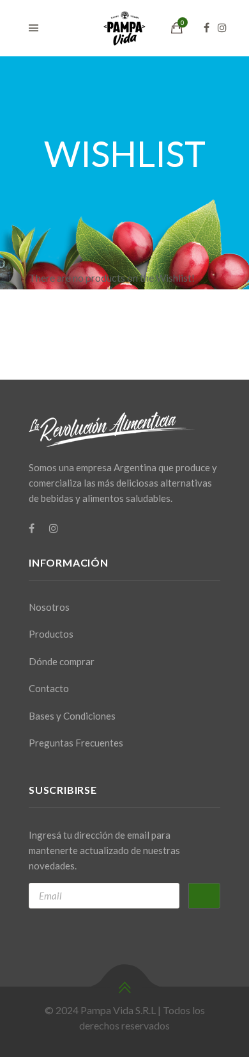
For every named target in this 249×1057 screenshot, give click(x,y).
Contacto (49, 688)
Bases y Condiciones (72, 716)
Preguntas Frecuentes (76, 742)
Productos (51, 634)
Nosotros (49, 607)
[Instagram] (225, 27)
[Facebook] (210, 27)
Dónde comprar (61, 661)
